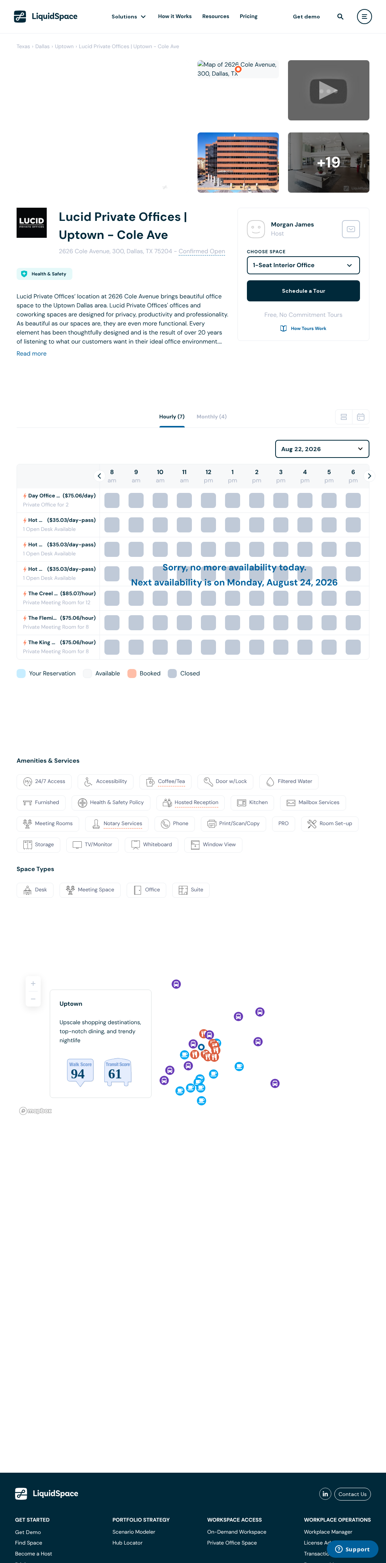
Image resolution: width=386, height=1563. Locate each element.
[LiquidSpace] (46, 1494)
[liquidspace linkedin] (325, 1494)
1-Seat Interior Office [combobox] (284, 265)
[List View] (343, 416)
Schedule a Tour (303, 290)
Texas (23, 46)
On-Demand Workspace (237, 1532)
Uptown (64, 46)
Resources (215, 16)
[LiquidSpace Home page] (46, 17)
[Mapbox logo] (35, 1111)
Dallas (42, 46)
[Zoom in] (33, 983)
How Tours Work (308, 328)
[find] (340, 16)
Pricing (248, 16)
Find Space (28, 1543)
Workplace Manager (328, 1532)
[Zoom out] (33, 999)
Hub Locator (127, 1543)
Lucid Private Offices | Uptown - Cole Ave (129, 46)
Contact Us (353, 1494)
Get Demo (28, 1532)
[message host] (351, 229)
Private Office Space (232, 1543)
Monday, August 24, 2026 (282, 582)
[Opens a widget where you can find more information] (352, 1549)
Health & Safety (49, 274)
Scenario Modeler (133, 1532)
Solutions (124, 16)
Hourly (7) (172, 417)
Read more (32, 353)
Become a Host (33, 1554)
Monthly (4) (212, 417)
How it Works (175, 16)
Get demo (306, 16)
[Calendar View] (360, 416)
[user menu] (364, 16)
